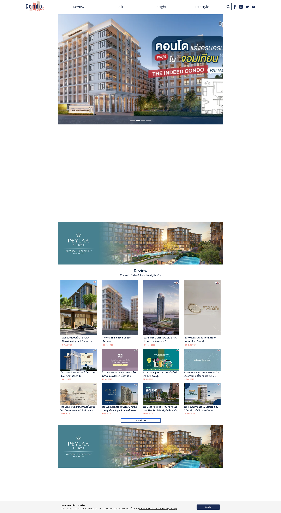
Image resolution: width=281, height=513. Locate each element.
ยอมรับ (208, 507)
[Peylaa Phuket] (140, 243)
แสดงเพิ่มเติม (140, 420)
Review (140, 270)
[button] (63, 69)
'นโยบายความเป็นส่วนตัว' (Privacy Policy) (158, 508)
